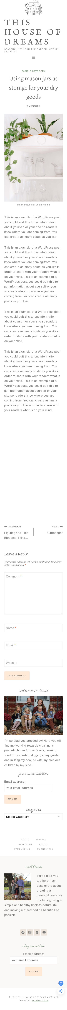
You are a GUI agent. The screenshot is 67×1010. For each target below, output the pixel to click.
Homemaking (22, 849)
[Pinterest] (37, 932)
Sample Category (34, 71)
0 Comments (33, 105)
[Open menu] (33, 57)
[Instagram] (30, 932)
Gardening (25, 844)
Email (11, 645)
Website (11, 663)
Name (11, 628)
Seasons (41, 840)
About (25, 840)
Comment (13, 576)
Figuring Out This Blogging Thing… (16, 532)
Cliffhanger (55, 530)
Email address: (14, 781)
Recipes (44, 844)
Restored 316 (40, 1001)
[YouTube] (44, 932)
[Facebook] (23, 932)
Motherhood (45, 849)
